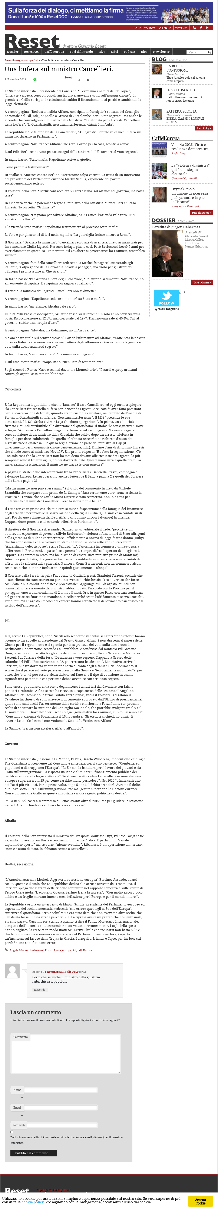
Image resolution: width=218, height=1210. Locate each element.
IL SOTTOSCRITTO (181, 90)
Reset (8, 60)
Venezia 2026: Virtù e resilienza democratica (190, 146)
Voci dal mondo (81, 52)
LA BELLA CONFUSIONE (177, 68)
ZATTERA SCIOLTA (181, 111)
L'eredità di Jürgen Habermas (176, 227)
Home (137, 28)
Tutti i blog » (204, 128)
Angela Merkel (19, 950)
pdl (79, 950)
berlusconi (37, 950)
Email (18, 1109)
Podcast (129, 52)
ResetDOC (31, 52)
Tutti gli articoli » (201, 212)
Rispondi (40, 990)
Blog (144, 52)
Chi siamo (165, 28)
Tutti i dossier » (202, 282)
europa (67, 950)
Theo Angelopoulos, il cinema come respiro (185, 79)
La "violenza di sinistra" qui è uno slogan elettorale (190, 169)
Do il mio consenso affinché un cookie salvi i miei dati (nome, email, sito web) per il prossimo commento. (66, 1140)
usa (90, 950)
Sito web (19, 1125)
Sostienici (181, 28)
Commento (20, 1037)
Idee (102, 52)
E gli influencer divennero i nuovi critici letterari (184, 98)
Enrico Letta (53, 950)
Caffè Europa (54, 52)
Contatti (150, 28)
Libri (114, 52)
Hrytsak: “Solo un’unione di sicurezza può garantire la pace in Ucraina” (189, 195)
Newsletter (161, 52)
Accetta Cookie (200, 1201)
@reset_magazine (167, 309)
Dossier (13, 52)
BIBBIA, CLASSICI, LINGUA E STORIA (185, 120)
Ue (84, 950)
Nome (18, 1091)
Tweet (68, 77)
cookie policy (32, 1202)
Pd (74, 950)
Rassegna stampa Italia (26, 60)
